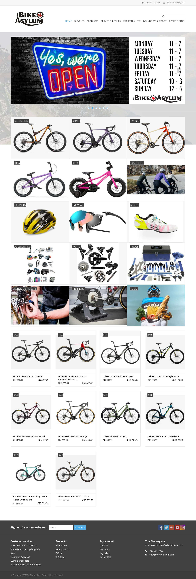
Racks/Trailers (132, 21)
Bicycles (79, 21)
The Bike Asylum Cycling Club (25, 549)
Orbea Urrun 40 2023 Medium (163, 436)
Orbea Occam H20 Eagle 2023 (163, 376)
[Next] (179, 70)
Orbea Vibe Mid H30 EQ (115, 436)
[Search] (162, 16)
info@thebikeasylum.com (161, 554)
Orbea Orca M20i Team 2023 (118, 376)
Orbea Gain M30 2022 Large (72, 436)
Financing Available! (20, 556)
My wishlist (105, 556)
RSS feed (60, 556)
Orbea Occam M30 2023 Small (29, 436)
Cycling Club (176, 21)
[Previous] (17, 70)
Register (104, 545)
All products (61, 545)
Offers (59, 553)
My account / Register (175, 2)
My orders (105, 549)
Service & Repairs (111, 21)
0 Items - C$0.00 (152, 2)
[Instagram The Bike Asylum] (182, 527)
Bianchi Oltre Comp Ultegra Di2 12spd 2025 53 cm (30, 498)
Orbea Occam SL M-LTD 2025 (73, 496)
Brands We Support (154, 21)
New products (63, 549)
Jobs (13, 553)
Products (92, 21)
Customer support (20, 560)
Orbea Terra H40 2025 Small (28, 376)
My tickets (105, 553)
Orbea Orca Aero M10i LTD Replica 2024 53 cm (72, 378)
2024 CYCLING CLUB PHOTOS (26, 564)
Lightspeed (58, 575)
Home (68, 21)
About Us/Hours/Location (23, 545)
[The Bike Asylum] (29, 18)
